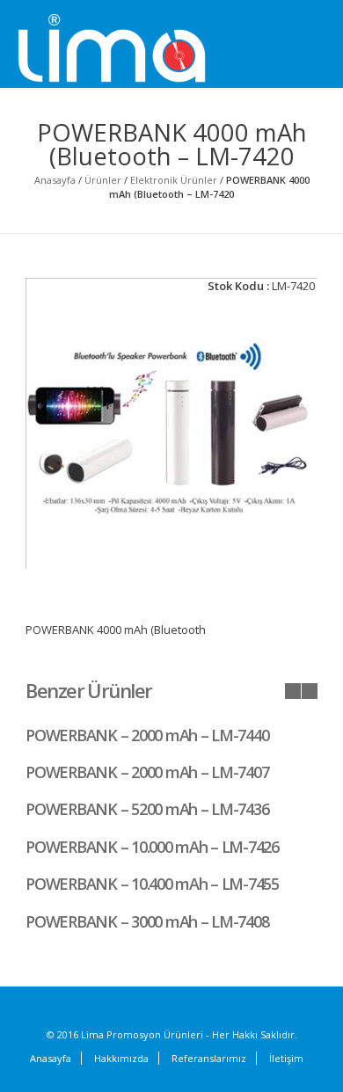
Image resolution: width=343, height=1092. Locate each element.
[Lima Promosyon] (132, 49)
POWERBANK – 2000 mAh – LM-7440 (147, 735)
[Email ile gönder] (304, 330)
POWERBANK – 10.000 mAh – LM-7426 (152, 846)
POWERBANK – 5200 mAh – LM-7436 (147, 808)
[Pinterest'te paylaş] (282, 330)
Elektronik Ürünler (173, 179)
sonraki (309, 691)
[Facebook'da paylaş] (216, 330)
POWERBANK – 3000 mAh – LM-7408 (147, 921)
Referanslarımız (209, 1058)
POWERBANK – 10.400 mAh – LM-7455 (152, 883)
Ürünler (102, 179)
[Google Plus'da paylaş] (260, 330)
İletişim (286, 1058)
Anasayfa (55, 179)
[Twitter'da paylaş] (238, 331)
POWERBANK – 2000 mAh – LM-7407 (147, 772)
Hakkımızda (121, 1058)
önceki (293, 691)
